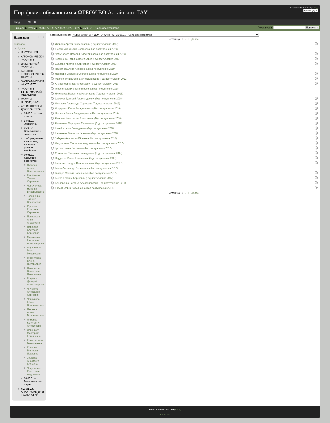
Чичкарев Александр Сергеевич (33, 291)
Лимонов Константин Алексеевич (34, 322)
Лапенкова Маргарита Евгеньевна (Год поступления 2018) (88, 123)
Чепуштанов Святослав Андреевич (34, 371)
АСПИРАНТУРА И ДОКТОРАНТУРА (59, 28)
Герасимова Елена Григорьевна (34, 260)
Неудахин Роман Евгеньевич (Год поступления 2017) (85, 158)
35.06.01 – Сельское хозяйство (101, 28)
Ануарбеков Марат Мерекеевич (34, 250)
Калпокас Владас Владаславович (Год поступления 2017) (88, 163)
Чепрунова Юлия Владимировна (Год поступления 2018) (88, 108)
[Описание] (316, 44)
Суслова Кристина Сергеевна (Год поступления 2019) (86, 63)
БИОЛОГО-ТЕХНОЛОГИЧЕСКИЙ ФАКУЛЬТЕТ (33, 74)
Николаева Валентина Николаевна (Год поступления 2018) (89, 93)
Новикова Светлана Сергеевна (33, 229)
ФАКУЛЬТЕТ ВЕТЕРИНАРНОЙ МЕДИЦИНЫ (31, 91)
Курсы (31, 28)
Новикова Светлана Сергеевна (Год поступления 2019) (86, 73)
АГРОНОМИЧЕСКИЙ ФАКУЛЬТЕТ (33, 58)
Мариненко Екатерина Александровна (36, 240)
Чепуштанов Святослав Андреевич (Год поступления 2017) (89, 143)
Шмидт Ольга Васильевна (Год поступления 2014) (84, 187)
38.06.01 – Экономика (30, 122)
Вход (315, 8)
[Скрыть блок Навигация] (40, 37)
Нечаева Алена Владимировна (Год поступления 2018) (87, 113)
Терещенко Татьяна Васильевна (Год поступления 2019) (87, 58)
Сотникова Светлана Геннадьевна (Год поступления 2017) (88, 153)
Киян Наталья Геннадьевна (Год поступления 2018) (84, 128)
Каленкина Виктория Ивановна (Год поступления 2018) (86, 133)
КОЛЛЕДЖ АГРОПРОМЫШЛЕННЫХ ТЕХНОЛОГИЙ (36, 391)
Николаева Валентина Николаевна (34, 271)
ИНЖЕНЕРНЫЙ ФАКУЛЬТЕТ (30, 65)
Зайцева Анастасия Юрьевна (33, 360)
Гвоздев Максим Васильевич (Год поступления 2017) (85, 173)
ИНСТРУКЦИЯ (29, 52)
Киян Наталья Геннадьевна (35, 342)
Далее (195, 39)
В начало (19, 28)
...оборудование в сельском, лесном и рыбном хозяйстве (33, 144)
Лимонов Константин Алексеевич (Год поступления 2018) (88, 118)
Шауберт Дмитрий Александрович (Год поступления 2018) (88, 98)
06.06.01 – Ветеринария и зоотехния (32, 131)
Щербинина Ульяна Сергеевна (33, 178)
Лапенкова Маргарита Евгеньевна (33, 333)
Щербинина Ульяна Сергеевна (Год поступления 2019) (86, 49)
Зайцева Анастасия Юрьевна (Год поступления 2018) (86, 138)
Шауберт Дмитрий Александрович (36, 281)
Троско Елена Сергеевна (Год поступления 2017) (83, 148)
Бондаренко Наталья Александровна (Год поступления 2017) (90, 183)
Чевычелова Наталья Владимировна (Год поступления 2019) (90, 53)
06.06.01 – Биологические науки (32, 381)
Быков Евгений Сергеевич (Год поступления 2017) (84, 178)
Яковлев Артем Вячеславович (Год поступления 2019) (86, 44)
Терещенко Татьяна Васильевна (34, 199)
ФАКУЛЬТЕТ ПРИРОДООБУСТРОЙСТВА (37, 100)
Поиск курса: (265, 27)
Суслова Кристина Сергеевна (33, 209)
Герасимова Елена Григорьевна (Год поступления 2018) (87, 88)
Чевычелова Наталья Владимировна (35, 188)
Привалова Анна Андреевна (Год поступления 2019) (85, 68)
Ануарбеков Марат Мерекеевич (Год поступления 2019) (87, 83)
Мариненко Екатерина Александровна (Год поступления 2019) (91, 78)
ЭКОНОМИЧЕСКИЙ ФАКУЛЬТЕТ (32, 83)
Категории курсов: (60, 34)
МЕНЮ (32, 22)
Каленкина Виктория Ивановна (33, 350)
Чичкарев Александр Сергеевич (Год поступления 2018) (87, 103)
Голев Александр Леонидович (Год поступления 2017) (86, 168)
